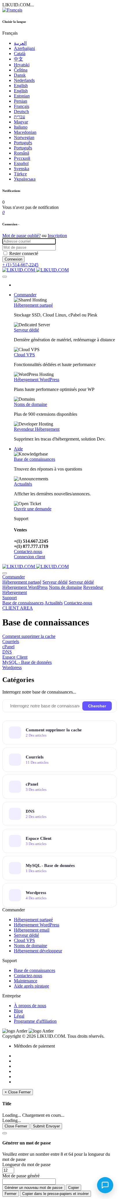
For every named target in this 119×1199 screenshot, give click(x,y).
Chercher (97, 706)
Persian (20, 101)
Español (21, 163)
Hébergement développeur (38, 950)
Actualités (23, 484)
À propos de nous (30, 1005)
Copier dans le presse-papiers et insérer (55, 1193)
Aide (18, 448)
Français (21, 106)
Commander (25, 294)
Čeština (20, 70)
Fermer (10, 1193)
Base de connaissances (34, 459)
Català (19, 53)
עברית (19, 116)
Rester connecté (23, 253)
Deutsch (21, 111)
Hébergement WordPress (36, 379)
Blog (18, 1010)
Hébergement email (31, 930)
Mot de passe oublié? (21, 235)
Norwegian (24, 137)
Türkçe (20, 173)
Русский (22, 158)
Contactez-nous (28, 551)
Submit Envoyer (46, 1126)
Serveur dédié (26, 329)
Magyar (21, 121)
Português (23, 142)
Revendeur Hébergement (37, 429)
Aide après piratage (31, 985)
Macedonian (25, 132)
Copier (73, 1187)
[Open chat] (105, 1185)
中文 (18, 59)
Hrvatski (21, 64)
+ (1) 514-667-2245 (20, 264)
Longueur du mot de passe (26, 1164)
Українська (25, 179)
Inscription (57, 235)
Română (21, 153)
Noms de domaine (30, 404)
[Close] (4, 1133)
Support (9, 597)
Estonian (22, 95)
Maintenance (25, 980)
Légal (19, 1015)
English (21, 85)
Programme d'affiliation (35, 1021)
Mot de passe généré (21, 1175)
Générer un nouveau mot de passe (33, 1187)
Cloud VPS (24, 354)
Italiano (20, 127)
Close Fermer (16, 1126)
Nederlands (24, 80)
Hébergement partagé (33, 305)
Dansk (20, 75)
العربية (20, 43)
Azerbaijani (24, 48)
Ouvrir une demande (32, 508)
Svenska (21, 168)
